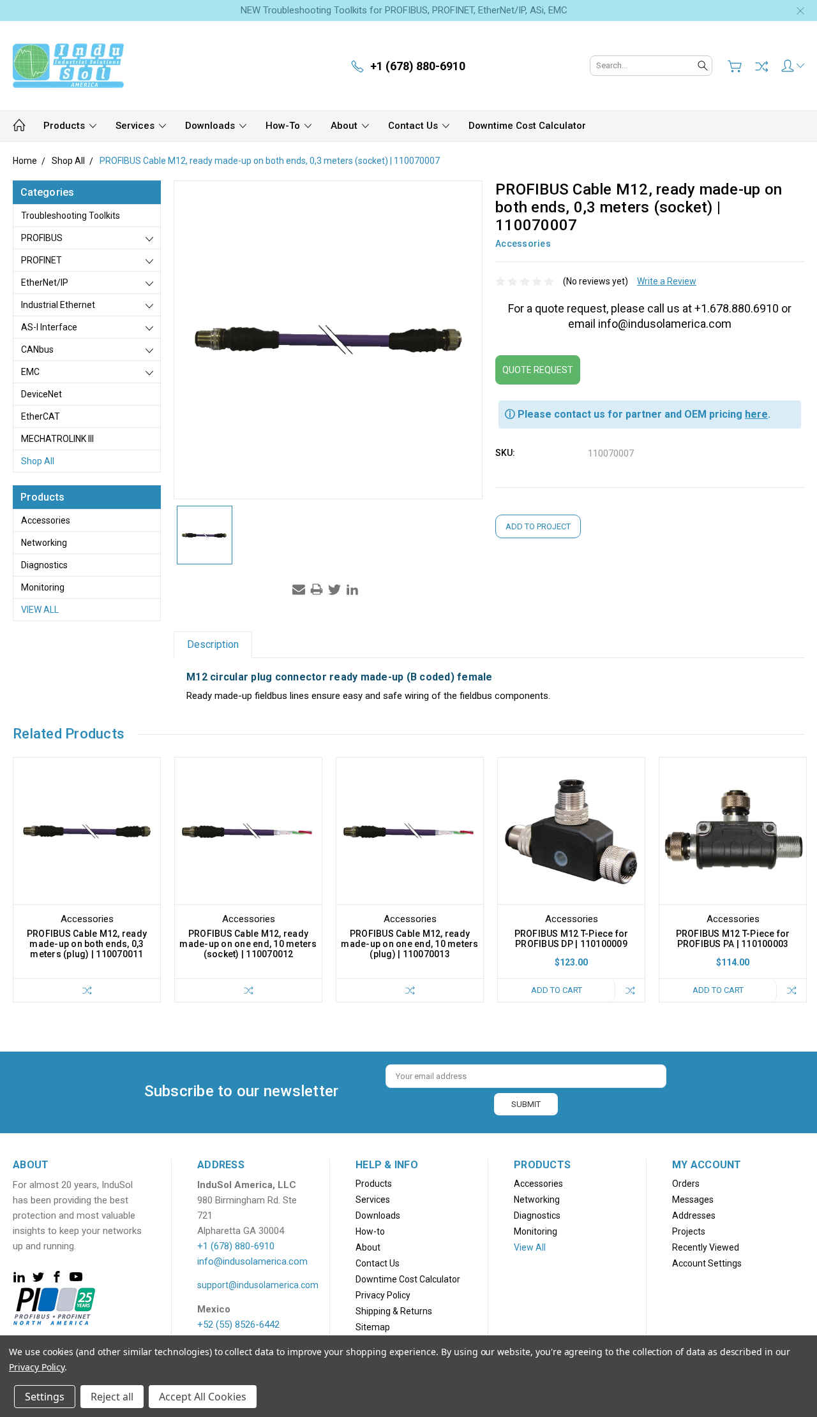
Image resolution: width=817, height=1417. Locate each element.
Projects (688, 1231)
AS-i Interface (49, 327)
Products (65, 125)
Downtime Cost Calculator (527, 125)
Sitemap (373, 1327)
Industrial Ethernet (58, 305)
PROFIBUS (42, 238)
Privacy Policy (383, 1295)
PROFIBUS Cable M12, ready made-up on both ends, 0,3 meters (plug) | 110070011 (87, 944)
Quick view (86, 860)
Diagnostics (44, 565)
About (345, 125)
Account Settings (707, 1263)
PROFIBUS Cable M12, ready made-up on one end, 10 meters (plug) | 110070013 (409, 944)
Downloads (211, 125)
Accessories (45, 520)
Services (136, 125)
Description (213, 644)
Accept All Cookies (202, 1397)
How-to (284, 125)
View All (40, 610)
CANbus (37, 349)
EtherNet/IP (44, 282)
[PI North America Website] (54, 1305)
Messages (693, 1199)
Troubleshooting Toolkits (70, 215)
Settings (44, 1397)
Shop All (37, 461)
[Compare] (761, 66)
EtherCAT (40, 416)
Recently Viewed (705, 1247)
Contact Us (414, 125)
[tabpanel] (87, 879)
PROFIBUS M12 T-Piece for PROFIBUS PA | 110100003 (733, 939)
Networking (44, 543)
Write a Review (666, 281)
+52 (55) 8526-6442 (238, 1324)
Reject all (112, 1397)
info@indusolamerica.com (252, 1261)
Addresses (694, 1215)
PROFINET (41, 260)
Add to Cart (556, 990)
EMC (30, 372)
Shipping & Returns (394, 1311)
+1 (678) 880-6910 (235, 1246)
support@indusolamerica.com (258, 1285)
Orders (686, 1183)
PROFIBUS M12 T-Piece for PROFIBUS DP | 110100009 (571, 939)
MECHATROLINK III (57, 439)
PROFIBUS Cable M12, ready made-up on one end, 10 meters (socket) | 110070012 (248, 944)
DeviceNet (41, 394)
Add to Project (538, 526)
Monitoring (42, 587)
